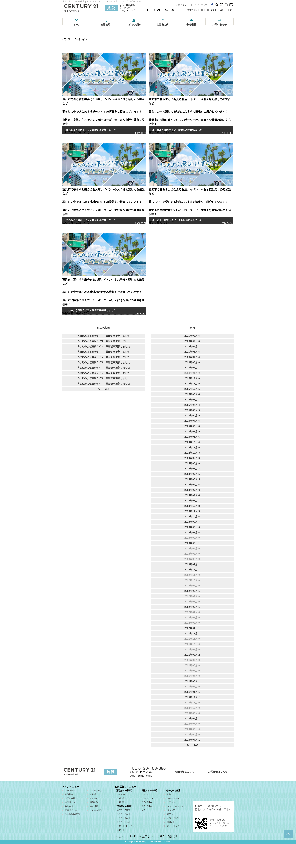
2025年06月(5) (192, 410)
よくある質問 (96, 810)
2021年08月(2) (192, 654)
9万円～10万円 (124, 822)
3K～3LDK (147, 806)
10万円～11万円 (124, 826)
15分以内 (121, 802)
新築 (169, 794)
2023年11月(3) (192, 511)
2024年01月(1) (192, 500)
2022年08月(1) (192, 591)
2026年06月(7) (192, 346)
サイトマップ (201, 5)
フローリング (173, 798)
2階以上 (170, 822)
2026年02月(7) (192, 367)
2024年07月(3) (192, 468)
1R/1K (145, 794)
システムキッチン (175, 806)
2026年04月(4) (192, 357)
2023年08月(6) (192, 527)
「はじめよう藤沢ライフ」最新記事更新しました (89, 129)
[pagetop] (288, 834)
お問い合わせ (219, 24)
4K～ (144, 810)
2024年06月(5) (192, 474)
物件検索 (105, 24)
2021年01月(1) (192, 692)
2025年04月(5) (192, 420)
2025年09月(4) (192, 394)
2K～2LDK (147, 802)
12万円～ (121, 830)
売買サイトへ (71, 810)
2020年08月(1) (192, 718)
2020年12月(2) (192, 697)
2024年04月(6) (192, 484)
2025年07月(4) (192, 404)
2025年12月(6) (192, 378)
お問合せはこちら (217, 771)
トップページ (71, 790)
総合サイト (183, 5)
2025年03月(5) (192, 426)
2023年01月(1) (192, 564)
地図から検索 (71, 798)
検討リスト (70, 802)
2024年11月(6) (192, 447)
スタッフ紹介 (134, 24)
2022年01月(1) (192, 628)
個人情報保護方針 (73, 814)
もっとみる (103, 389)
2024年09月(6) (192, 458)
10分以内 (121, 798)
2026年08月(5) (192, 335)
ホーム (76, 24)
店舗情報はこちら (184, 771)
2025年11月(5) (192, 383)
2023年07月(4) (192, 532)
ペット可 (171, 810)
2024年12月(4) (192, 442)
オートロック (173, 826)
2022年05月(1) (192, 606)
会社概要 (191, 24)
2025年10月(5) (192, 389)
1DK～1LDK (148, 798)
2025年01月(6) (192, 436)
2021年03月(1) (192, 681)
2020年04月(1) (192, 739)
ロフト (170, 814)
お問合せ (69, 806)
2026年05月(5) (192, 351)
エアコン (171, 802)
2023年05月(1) (192, 543)
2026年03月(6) (192, 362)
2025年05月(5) (192, 415)
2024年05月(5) (192, 479)
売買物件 (94, 802)
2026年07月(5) (192, 341)
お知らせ (94, 798)
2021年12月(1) (192, 633)
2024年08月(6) (192, 463)
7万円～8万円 (123, 818)
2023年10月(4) (192, 516)
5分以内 (121, 794)
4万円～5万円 (123, 810)
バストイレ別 (173, 818)
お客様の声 (163, 24)
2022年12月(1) (192, 569)
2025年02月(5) (192, 431)
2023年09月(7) (192, 521)
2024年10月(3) (192, 452)
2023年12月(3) (192, 505)
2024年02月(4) (192, 495)
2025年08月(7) (192, 399)
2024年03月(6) (192, 490)
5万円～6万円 (123, 814)
